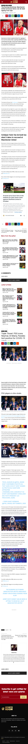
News (7, 5)
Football (3, 5)
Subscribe (23, 697)
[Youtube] (19, 730)
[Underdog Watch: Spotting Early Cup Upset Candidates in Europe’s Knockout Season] (22, 266)
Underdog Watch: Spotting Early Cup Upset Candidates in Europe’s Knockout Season (11, 264)
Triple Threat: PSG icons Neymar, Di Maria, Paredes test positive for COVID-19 (21, 231)
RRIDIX (2, 738)
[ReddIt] (21, 16)
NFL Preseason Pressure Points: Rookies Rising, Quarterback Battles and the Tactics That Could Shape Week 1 (9, 298)
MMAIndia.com (6, 173)
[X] (15, 16)
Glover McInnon (5, 12)
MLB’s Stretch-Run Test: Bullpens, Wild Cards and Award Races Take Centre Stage (10, 240)
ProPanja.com (5, 178)
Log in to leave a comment (14, 280)
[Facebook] (9, 16)
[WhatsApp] (12, 16)
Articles (10, 5)
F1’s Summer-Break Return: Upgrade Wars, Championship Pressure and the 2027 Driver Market (9, 321)
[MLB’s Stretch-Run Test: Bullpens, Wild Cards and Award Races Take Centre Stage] (22, 242)
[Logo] (14, 2)
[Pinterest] (6, 16)
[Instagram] (12, 730)
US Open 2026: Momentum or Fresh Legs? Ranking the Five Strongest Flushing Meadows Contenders (10, 256)
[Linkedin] (18, 16)
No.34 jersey (15, 102)
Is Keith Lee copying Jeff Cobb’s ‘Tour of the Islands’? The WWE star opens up (7, 231)
